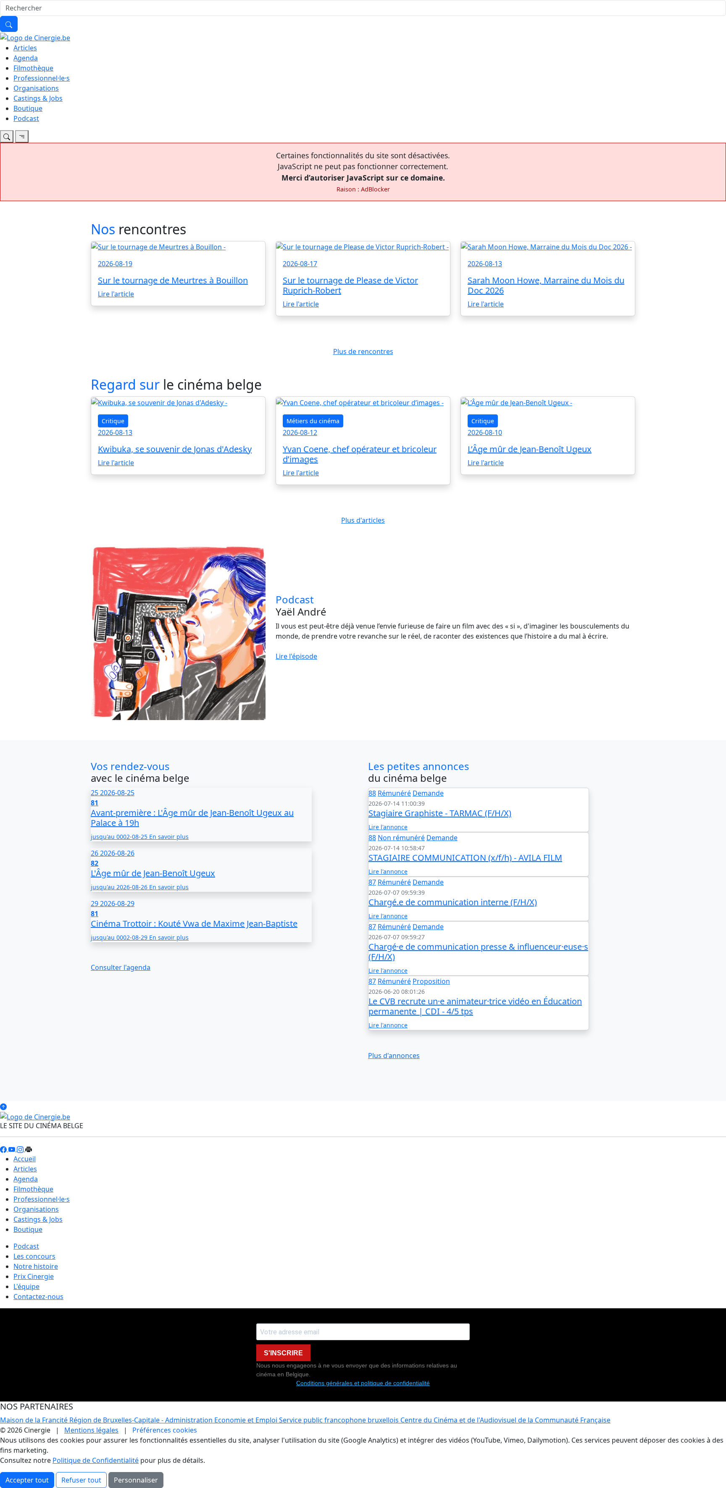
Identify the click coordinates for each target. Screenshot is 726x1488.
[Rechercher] (9, 24)
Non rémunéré (401, 837)
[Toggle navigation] (6, 136)
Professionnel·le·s (41, 78)
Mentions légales (91, 1430)
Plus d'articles (363, 520)
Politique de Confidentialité (96, 1460)
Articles (25, 47)
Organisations (36, 88)
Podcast (26, 118)
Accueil (24, 1158)
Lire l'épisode (296, 656)
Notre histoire (35, 1266)
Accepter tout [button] (27, 1480)
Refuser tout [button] (81, 1480)
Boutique (27, 108)
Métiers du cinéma (313, 421)
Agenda (25, 58)
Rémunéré (394, 793)
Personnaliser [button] (136, 1480)
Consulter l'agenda (120, 967)
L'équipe (26, 1286)
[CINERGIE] (35, 37)
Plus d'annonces (394, 1055)
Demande (428, 793)
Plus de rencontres (363, 351)
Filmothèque (33, 68)
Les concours (34, 1256)
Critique (113, 421)
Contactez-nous (38, 1296)
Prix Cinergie (33, 1276)
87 (372, 882)
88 (372, 793)
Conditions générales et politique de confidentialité (363, 1383)
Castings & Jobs (38, 98)
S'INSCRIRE (283, 1353)
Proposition (431, 981)
